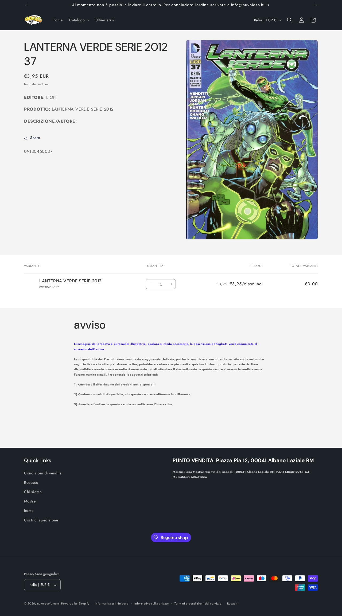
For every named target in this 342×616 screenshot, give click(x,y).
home (28, 510)
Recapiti (233, 604)
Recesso (31, 482)
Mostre (30, 501)
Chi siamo (33, 491)
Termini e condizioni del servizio (197, 604)
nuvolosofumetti (48, 604)
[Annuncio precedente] (26, 5)
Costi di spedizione (41, 520)
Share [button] (35, 137)
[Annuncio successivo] (316, 5)
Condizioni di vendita (43, 472)
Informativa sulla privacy (151, 604)
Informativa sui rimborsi (112, 604)
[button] (79, 20)
